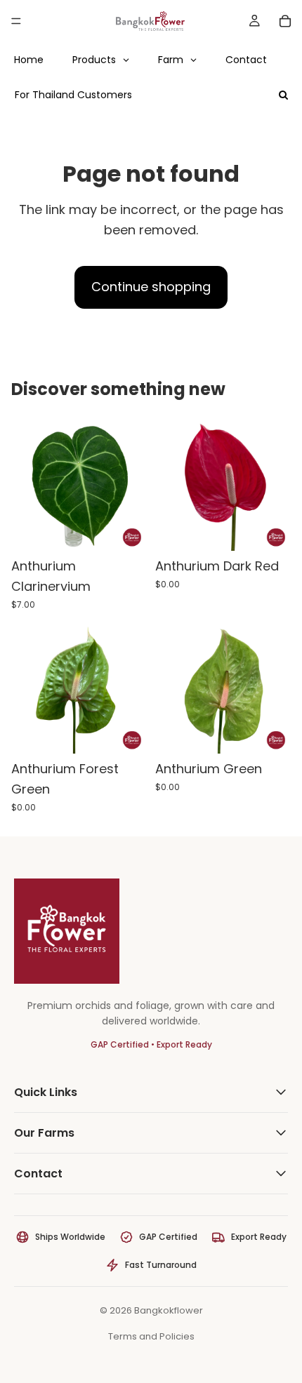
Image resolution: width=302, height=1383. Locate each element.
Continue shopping (151, 286)
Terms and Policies (151, 1336)
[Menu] (16, 21)
